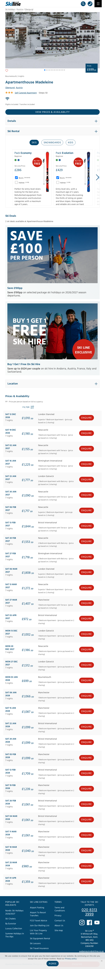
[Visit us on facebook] (89, 922)
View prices (52, 112)
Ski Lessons (35, 943)
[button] (44, 70)
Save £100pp (14, 288)
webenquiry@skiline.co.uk (91, 951)
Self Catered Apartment (26, 92)
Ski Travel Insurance (39, 948)
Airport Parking (37, 907)
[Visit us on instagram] (82, 922)
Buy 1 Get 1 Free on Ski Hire (23, 364)
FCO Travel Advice (38, 920)
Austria (20, 9)
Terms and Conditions (60, 909)
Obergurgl (29, 9)
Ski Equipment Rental (40, 938)
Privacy (58, 915)
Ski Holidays (10, 9)
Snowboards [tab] (52, 142)
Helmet (24, 182)
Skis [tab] (34, 142)
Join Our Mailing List (39, 925)
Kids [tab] (70, 142)
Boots (24, 178)
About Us (59, 925)
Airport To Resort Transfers (38, 914)
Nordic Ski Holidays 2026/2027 (14, 912)
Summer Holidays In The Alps (14, 935)
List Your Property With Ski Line (38, 932)
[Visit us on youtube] (97, 922)
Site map (59, 930)
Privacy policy (71, 959)
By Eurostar (10, 923)
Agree (52, 963)
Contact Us (60, 920)
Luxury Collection (13, 928)
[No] (101, 960)
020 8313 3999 (89, 912)
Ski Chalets (10, 918)
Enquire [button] (86, 417)
